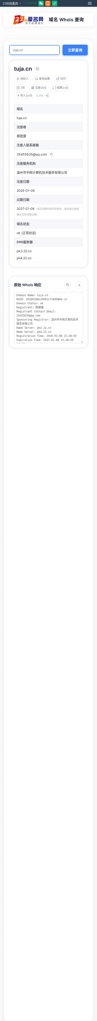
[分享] (47, 95)
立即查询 (75, 50)
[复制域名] (37, 69)
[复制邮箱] (51, 154)
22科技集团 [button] (10, 3)
